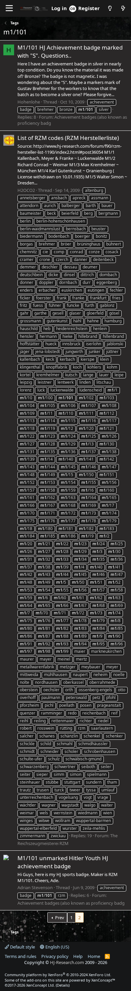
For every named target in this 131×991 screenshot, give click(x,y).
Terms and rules (20, 956)
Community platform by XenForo (58, 974)
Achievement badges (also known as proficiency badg (71, 903)
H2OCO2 (26, 190)
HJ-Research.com (67, 962)
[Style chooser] (109, 8)
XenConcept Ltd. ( (41, 985)
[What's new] (123, 8)
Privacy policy (55, 956)
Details (63, 985)
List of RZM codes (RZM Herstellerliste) (68, 138)
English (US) (56, 947)
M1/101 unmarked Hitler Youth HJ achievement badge (62, 862)
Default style (22, 947)
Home (94, 956)
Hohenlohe (28, 102)
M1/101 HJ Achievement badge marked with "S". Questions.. (70, 51)
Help (78, 956)
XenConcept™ (103, 980)
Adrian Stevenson (35, 887)
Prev (59, 917)
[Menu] (9, 8)
